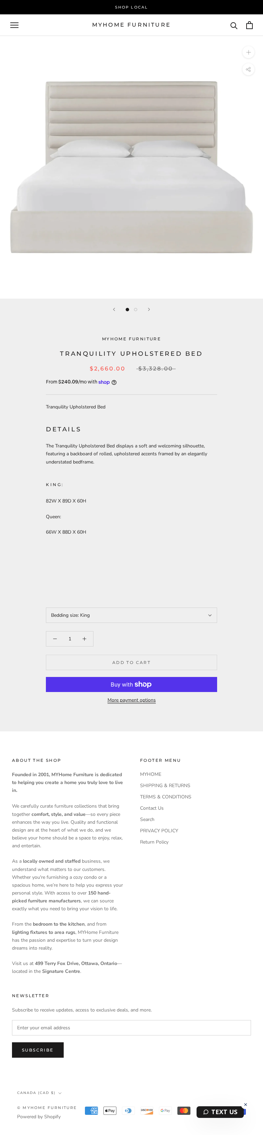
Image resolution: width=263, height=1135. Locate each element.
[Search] (234, 25)
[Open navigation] (14, 25)
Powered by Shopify (39, 1116)
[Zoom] (248, 52)
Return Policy (154, 842)
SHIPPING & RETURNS (165, 785)
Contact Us (152, 808)
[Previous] (114, 309)
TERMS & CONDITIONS (165, 797)
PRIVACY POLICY (159, 830)
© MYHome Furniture (47, 1107)
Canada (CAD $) (36, 1093)
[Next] (149, 309)
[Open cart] (249, 25)
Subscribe (38, 1050)
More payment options (132, 700)
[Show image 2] (135, 309)
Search (147, 819)
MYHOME (150, 774)
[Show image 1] (127, 309)
